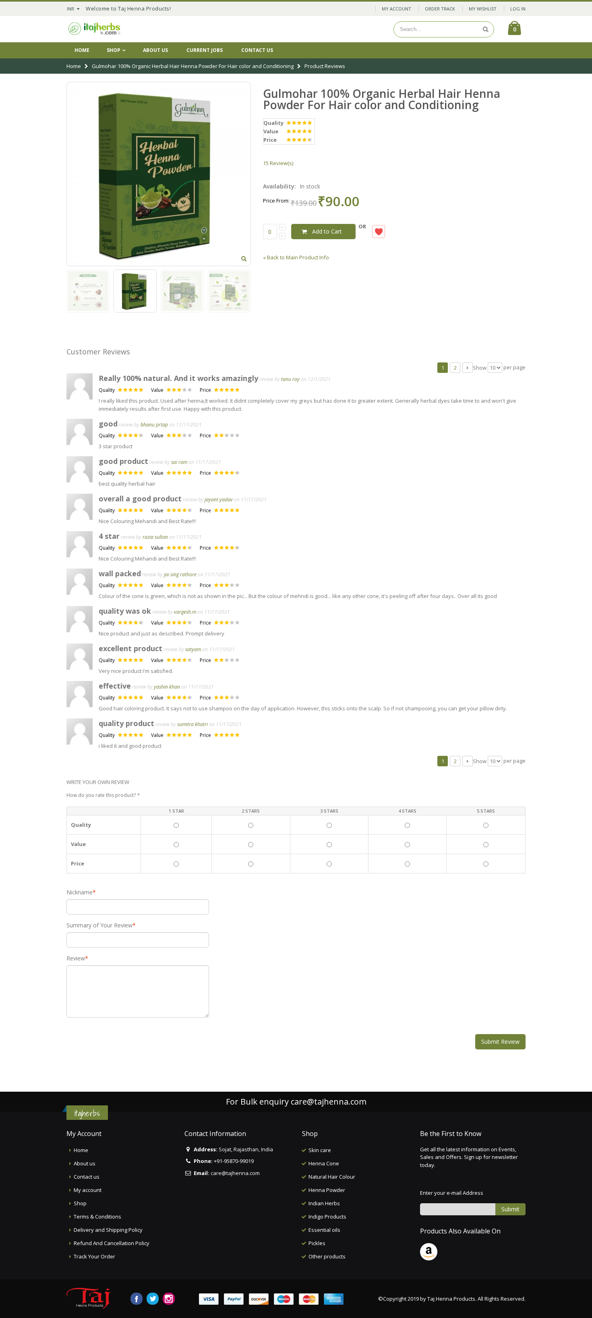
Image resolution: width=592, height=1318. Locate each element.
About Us (155, 50)
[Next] (467, 367)
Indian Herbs (324, 1203)
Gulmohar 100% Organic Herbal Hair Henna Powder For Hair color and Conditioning (193, 66)
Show (479, 367)
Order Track (440, 9)
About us (84, 1163)
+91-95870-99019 (234, 1161)
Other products (327, 1256)
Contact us (86, 1176)
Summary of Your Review (99, 925)
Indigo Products (327, 1216)
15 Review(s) (278, 163)
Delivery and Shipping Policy (108, 1229)
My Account (396, 9)
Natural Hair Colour (331, 1176)
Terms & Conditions (97, 1216)
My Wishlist (483, 9)
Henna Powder (326, 1190)
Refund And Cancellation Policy (111, 1243)
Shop (113, 50)
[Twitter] (153, 1299)
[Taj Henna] (94, 29)
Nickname (79, 892)
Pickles (316, 1243)
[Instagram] (169, 1299)
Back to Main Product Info (296, 257)
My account (87, 1190)
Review (75, 958)
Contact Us (257, 50)
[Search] (486, 29)
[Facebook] (136, 1299)
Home (73, 66)
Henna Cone (323, 1163)
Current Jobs (204, 50)
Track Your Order (94, 1256)
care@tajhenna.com (328, 1101)
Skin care (319, 1150)
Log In (518, 9)
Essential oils (324, 1229)
